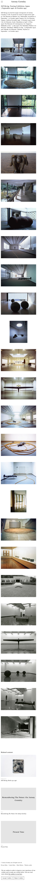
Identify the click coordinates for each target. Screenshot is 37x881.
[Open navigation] (2, 1)
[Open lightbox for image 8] (18, 247)
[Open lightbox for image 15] (18, 445)
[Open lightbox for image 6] (18, 191)
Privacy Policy (4, 865)
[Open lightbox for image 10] (18, 304)
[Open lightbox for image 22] (18, 642)
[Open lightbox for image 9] (18, 275)
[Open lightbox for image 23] (18, 671)
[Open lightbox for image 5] (18, 162)
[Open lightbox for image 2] (18, 78)
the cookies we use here (15, 874)
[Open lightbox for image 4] (18, 134)
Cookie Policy (12, 865)
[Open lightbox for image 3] (18, 106)
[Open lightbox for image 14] (18, 417)
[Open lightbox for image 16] (18, 473)
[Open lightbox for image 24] (18, 699)
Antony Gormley (18, 2)
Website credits (28, 865)
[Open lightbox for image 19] (18, 558)
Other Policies (20, 865)
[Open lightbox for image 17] (18, 501)
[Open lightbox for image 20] (18, 586)
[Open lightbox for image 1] (18, 49)
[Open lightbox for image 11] (18, 332)
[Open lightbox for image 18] (18, 529)
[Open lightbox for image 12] (18, 360)
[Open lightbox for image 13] (18, 388)
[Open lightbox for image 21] (18, 614)
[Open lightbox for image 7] (18, 219)
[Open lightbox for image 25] (18, 727)
